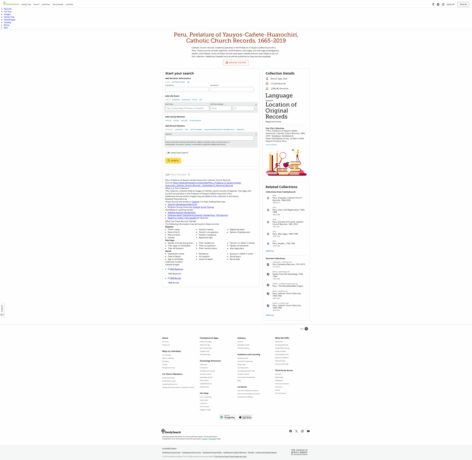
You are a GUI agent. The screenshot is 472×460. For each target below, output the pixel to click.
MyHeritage (279, 377)
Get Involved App (206, 348)
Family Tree (26, 4)
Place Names (204, 380)
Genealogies (9, 19)
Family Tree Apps (206, 342)
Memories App (205, 345)
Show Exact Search (179, 152)
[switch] (167, 152)
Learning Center (243, 368)
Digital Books (204, 387)
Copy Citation (271, 145)
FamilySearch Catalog (207, 371)
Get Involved (58, 4)
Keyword (169, 130)
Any (200, 100)
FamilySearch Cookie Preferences (234, 452)
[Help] (443, 4)
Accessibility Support (169, 448)
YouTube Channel (243, 374)
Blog (239, 380)
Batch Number (196, 130)
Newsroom (166, 345)
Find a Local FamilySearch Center (248, 394)
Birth (167, 100)
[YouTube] (308, 431)
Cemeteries (204, 368)
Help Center (204, 400)
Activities (69, 4)
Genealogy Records (281, 345)
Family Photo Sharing (282, 348)
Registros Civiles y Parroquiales (182, 218)
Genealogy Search (206, 377)
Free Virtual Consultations (246, 377)
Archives (240, 342)
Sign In (463, 4)
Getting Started (242, 358)
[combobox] (187, 108)
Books (7, 25)
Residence (186, 100)
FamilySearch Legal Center (171, 452)
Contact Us (203, 403)
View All (270, 251)
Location (179, 130)
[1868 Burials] (174, 278)
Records (8, 8)
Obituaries (203, 365)
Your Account (204, 406)
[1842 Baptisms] (175, 269)
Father (176, 121)
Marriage (176, 100)
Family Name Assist (169, 381)
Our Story (165, 342)
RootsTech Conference (245, 361)
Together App (204, 351)
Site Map (251, 452)
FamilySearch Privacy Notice (212, 452)
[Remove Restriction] (256, 134)
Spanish (195, 201)
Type (186, 130)
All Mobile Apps (205, 354)
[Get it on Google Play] (227, 417)
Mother (184, 121)
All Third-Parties (280, 393)
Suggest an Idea (205, 410)
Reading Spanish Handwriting (181, 212)
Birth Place (169, 104)
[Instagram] (302, 431)
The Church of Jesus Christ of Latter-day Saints (231, 456)
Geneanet (278, 387)
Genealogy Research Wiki (246, 371)
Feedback (2, 308)
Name (167, 82)
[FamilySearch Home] (11, 3)
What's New (241, 365)
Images (7, 14)
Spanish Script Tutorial (203, 207)
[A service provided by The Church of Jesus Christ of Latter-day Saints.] (299, 452)
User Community (205, 397)
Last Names (214, 85)
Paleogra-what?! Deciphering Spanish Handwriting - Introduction (198, 215)
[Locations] (433, 4)
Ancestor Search (205, 374)
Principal (240, 130)
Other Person (195, 121)
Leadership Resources (169, 384)
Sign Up (451, 4)
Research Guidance (281, 358)
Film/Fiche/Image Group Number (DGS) (219, 130)
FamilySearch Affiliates (245, 397)
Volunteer (165, 361)
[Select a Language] (438, 4)
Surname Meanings (281, 364)
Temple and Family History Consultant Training (178, 387)
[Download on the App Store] (245, 417)
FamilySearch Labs (168, 368)
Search (36, 4)
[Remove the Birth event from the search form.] (256, 104)
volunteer (212, 439)
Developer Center (243, 345)
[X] (296, 431)
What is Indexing (168, 358)
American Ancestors (282, 384)
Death (194, 100)
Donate (164, 365)
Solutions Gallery (243, 348)
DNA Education (280, 361)
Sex (188, 82)
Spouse (168, 121)
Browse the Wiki (237, 62)
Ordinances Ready (168, 378)
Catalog (7, 22)
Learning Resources (282, 354)
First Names (169, 85)
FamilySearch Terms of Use (191, 452)
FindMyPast (279, 380)
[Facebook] (290, 431)
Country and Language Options (266, 452)
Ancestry (278, 374)
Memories (46, 4)
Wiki (6, 27)
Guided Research (206, 384)
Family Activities (280, 351)
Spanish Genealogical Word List (182, 204)
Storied (277, 390)
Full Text (7, 11)
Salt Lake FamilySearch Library (247, 391)
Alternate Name (178, 82)
